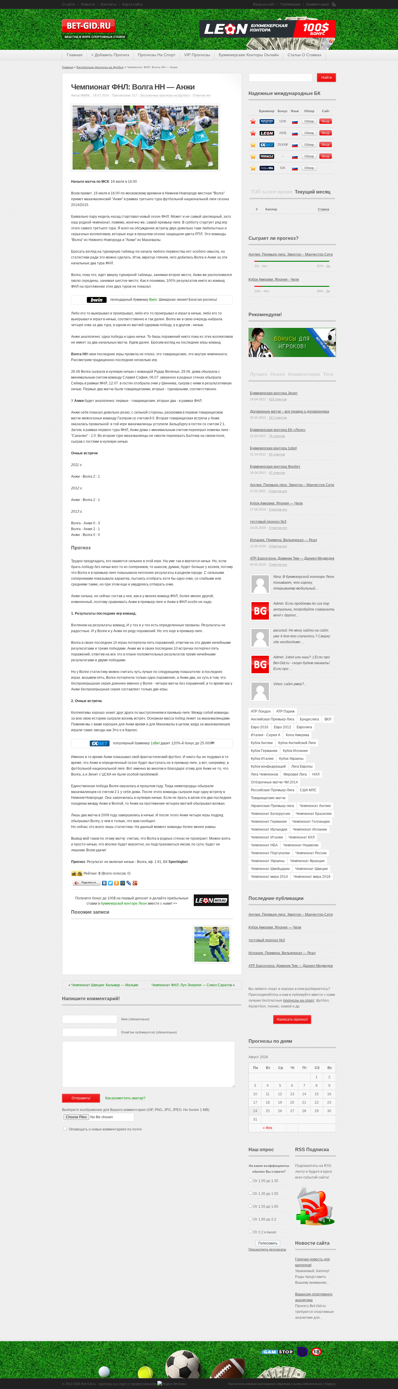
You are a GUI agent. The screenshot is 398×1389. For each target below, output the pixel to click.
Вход (325, 121)
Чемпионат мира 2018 (311, 877)
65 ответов (277, 454)
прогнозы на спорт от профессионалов (127, 1384)
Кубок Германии (264, 751)
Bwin (153, 300)
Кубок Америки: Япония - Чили (274, 279)
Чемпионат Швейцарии (270, 869)
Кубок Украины (291, 759)
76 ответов (277, 436)
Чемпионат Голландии (311, 822)
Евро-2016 (259, 727)
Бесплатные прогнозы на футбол (100, 67)
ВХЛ (328, 719)
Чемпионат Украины (268, 861)
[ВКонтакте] (104, 883)
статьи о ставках (304, 54)
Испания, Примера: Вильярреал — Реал (283, 540)
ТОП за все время (271, 191)
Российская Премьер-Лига (272, 790)
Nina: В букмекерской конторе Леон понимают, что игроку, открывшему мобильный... (303, 582)
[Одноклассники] (117, 883)
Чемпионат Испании (310, 829)
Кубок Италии (262, 759)
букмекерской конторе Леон (124, 903)
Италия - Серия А (265, 735)
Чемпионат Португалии (270, 853)
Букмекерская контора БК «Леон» (278, 430)
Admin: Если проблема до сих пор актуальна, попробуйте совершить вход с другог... (303, 609)
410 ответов (278, 399)
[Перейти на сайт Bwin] (97, 300)
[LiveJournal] (129, 883)
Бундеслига (309, 719)
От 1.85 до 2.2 (264, 1219)
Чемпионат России (311, 853)
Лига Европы (302, 766)
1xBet (155, 743)
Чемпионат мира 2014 (269, 877)
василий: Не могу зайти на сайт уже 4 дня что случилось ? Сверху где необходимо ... (301, 636)
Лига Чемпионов (264, 774)
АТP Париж (285, 711)
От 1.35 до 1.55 (265, 1194)
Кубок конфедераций (268, 766)
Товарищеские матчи (268, 798)
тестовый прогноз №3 (268, 522)
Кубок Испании (295, 751)
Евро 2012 (282, 727)
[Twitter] (111, 883)
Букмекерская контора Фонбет (275, 467)
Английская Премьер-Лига (272, 719)
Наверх (330, 1384)
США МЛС (308, 790)
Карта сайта (132, 4)
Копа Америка (297, 735)
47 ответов (277, 472)
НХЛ (316, 774)
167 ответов (278, 417)
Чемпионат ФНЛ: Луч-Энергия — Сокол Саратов (192, 985)
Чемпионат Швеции (311, 869)
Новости (88, 4)
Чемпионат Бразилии (314, 814)
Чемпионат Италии (267, 837)
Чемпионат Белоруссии (270, 814)
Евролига (304, 727)
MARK (85, 95)
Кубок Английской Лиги (297, 743)
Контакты (109, 4)
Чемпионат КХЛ (301, 837)
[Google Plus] (135, 883)
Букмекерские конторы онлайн (249, 54)
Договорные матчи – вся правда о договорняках (289, 411)
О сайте (68, 4)
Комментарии (317, 4)
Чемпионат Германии (269, 822)
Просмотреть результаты (267, 1249)
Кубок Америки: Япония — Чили (276, 503)
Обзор (309, 121)
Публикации (290, 4)
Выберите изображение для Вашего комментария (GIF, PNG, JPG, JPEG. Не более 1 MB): (136, 1110)
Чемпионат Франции (307, 861)
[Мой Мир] (123, 883)
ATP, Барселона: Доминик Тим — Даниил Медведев (292, 558)
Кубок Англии (262, 743)
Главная (67, 67)
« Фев (267, 1128)
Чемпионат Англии (315, 806)
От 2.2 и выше (265, 1232)
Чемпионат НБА (264, 845)
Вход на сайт (264, 4)
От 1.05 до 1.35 (265, 1181)
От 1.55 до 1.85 (265, 1207)
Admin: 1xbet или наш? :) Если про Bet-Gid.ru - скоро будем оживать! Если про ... (301, 663)
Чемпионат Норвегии (300, 845)
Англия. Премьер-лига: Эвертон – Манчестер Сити (291, 254)
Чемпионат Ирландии (269, 829)
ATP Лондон (261, 711)
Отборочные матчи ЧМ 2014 (274, 782)
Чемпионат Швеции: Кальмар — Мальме (104, 985)
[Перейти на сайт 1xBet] (100, 743)
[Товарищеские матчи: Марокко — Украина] (212, 962)
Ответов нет (202, 95)
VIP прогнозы (197, 54)
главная (74, 54)
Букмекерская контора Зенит (274, 393)
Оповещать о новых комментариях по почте (105, 1129)
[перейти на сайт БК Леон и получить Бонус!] (211, 900)
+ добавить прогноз (110, 54)
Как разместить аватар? (125, 1098)
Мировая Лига (295, 774)
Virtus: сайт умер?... (290, 684)
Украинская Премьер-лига (272, 806)
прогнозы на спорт (156, 54)
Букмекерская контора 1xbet (273, 448)
